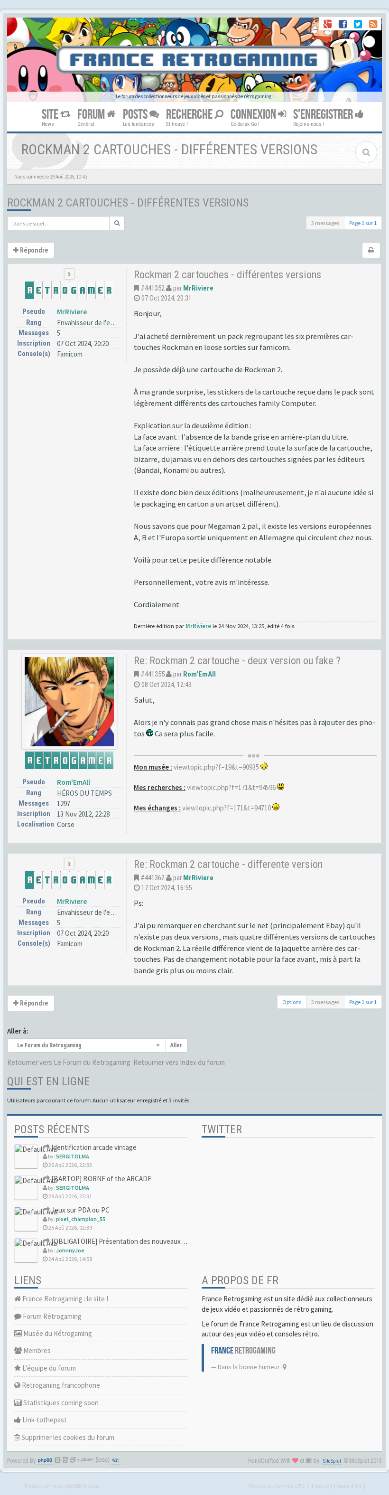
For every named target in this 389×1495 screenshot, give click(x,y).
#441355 (152, 674)
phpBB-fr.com (82, 1485)
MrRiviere (72, 311)
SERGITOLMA (72, 1156)
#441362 (152, 878)
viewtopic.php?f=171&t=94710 (226, 807)
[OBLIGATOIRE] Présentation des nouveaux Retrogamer (134, 1241)
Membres (36, 1350)
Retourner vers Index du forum (179, 1062)
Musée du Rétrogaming (57, 1333)
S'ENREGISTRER (324, 114)
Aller (176, 1045)
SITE (51, 114)
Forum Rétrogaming (51, 1316)
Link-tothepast (44, 1419)
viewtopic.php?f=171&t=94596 (231, 787)
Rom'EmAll (73, 782)
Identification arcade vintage (93, 1147)
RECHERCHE (190, 114)
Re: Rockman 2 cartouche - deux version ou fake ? (237, 660)
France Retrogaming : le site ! (64, 1298)
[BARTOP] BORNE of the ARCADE (100, 1178)
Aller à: (17, 1030)
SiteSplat (332, 1461)
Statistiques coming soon (60, 1402)
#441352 (152, 288)
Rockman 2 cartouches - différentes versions (128, 202)
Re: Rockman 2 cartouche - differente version (228, 864)
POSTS (136, 114)
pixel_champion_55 (80, 1218)
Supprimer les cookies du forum (67, 1437)
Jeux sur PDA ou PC (80, 1209)
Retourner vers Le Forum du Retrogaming (68, 1062)
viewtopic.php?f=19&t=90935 (216, 766)
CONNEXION (254, 114)
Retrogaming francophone (60, 1385)
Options (291, 1002)
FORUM (92, 114)
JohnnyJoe (70, 1250)
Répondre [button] (33, 250)
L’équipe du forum (48, 1368)
